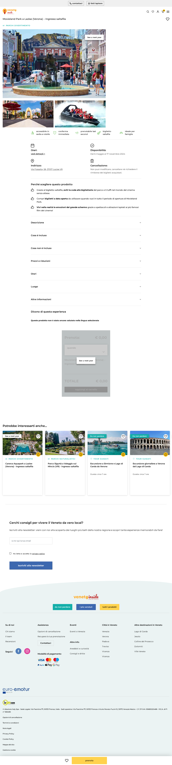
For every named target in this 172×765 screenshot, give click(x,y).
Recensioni (10, 641)
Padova (105, 641)
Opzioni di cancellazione (49, 631)
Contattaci (45, 643)
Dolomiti (138, 646)
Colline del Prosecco (143, 641)
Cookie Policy (8, 739)
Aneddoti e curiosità (79, 648)
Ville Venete (139, 651)
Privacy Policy (8, 734)
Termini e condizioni (11, 723)
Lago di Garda (141, 631)
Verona (105, 636)
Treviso (105, 646)
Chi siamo (10, 631)
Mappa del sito (8, 745)
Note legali (7, 728)
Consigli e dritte (77, 653)
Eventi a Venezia (77, 631)
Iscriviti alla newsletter (31, 565)
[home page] (9, 12)
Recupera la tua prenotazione (51, 636)
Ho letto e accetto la (29, 554)
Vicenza (105, 651)
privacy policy (38, 554)
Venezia (105, 631)
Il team (8, 636)
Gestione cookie (9, 750)
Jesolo (137, 636)
